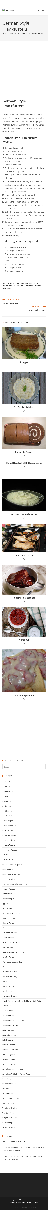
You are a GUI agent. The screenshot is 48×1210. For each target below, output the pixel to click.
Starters (5, 1088)
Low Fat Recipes (8, 957)
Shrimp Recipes (8, 1064)
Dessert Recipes (8, 889)
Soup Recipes (7, 1079)
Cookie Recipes (8, 869)
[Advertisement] (24, 73)
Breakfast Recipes (9, 825)
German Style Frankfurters (32, 33)
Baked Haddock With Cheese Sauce (24, 462)
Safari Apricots (8, 1030)
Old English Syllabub (24, 407)
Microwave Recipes (9, 972)
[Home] (3, 33)
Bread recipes (7, 820)
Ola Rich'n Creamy (9, 996)
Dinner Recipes (8, 898)
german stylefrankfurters (30, 286)
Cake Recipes (7, 830)
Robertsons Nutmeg (10, 1025)
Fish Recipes (7, 908)
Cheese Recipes (8, 840)
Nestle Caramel (8, 986)
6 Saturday (6, 801)
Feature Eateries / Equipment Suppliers (24, 1202)
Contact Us (34, 1200)
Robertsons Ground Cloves (13, 1020)
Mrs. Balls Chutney (9, 976)
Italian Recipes (8, 937)
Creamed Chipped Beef (24, 695)
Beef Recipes (7, 811)
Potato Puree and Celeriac (24, 514)
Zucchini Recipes (8, 1127)
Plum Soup (24, 639)
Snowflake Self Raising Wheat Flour (16, 1074)
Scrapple (24, 362)
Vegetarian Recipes (9, 1108)
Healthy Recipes (8, 923)
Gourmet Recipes (9, 918)
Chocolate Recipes (9, 850)
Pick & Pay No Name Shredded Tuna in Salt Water (21, 1001)
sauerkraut (7, 289)
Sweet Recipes (8, 1103)
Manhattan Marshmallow (12, 962)
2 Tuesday (6, 786)
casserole (11, 283)
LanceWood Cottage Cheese (13, 952)
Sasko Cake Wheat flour (11, 1049)
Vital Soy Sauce (8, 1113)
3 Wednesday (7, 791)
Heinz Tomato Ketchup (11, 928)
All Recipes (6, 806)
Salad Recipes (7, 1040)
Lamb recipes (7, 947)
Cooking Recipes (8, 879)
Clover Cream (7, 859)
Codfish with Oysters (24, 555)
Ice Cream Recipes (9, 932)
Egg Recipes (7, 903)
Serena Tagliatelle (9, 1054)
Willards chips (7, 1123)
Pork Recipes (7, 1010)
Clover (4, 855)
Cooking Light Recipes (11, 874)
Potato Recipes (8, 1015)
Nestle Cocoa (7, 991)
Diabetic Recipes (8, 893)
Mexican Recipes (8, 967)
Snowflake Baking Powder (12, 1069)
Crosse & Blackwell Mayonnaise (14, 884)
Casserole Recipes (9, 835)
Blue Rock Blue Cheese (11, 816)
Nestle (4, 981)
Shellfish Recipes (8, 1059)
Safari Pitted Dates (9, 1035)
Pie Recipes (6, 1006)
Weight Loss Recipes (10, 1118)
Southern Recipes (9, 1084)
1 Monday (6, 781)
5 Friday (5, 796)
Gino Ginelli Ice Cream (11, 913)
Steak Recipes (7, 1093)
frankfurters (21, 283)
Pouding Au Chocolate (24, 597)
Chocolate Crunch (24, 452)
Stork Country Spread (11, 1098)
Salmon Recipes (8, 1044)
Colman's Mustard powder (12, 864)
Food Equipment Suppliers (17, 1200)
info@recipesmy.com (16, 1141)
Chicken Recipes (8, 845)
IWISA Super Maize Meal (11, 942)
